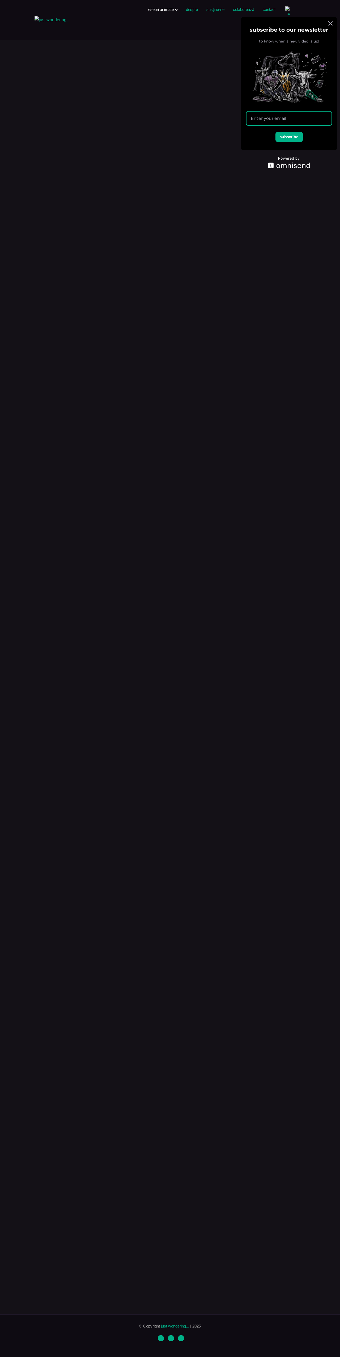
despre (192, 9)
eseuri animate (161, 9)
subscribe (289, 136)
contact (269, 9)
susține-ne (215, 9)
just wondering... (175, 1326)
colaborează (243, 9)
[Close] (330, 23)
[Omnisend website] (289, 162)
